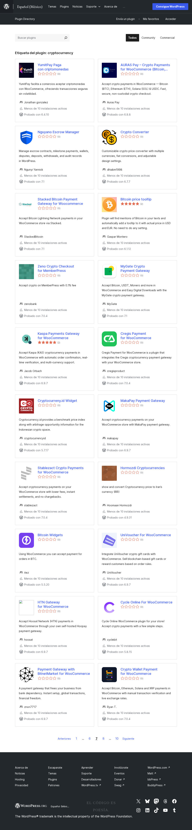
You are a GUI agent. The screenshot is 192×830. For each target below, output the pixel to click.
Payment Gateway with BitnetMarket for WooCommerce (64, 671)
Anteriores (64, 738)
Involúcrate (121, 767)
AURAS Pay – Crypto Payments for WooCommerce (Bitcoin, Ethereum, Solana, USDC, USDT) (146, 67)
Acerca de (21, 767)
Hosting (20, 779)
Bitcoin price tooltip (136, 199)
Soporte (86, 773)
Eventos (119, 773)
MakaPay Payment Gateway (143, 401)
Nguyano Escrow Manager (58, 132)
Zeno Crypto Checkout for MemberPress (56, 268)
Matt (152, 773)
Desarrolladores (91, 779)
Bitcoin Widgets (50, 535)
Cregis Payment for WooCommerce (136, 336)
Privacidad (21, 785)
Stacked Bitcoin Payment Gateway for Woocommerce (60, 201)
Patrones (53, 785)
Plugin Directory (25, 18)
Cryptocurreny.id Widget (57, 401)
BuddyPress (157, 785)
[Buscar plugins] (66, 38)
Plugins (52, 779)
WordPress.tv (91, 785)
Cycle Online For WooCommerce (146, 602)
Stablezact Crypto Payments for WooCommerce (61, 470)
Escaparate (55, 767)
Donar (119, 779)
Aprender (87, 767)
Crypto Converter (135, 132)
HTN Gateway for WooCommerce (53, 604)
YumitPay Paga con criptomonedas (53, 67)
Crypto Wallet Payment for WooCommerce (139, 671)
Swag (119, 785)
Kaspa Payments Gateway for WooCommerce (59, 336)
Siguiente (128, 738)
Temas (52, 773)
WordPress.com (159, 767)
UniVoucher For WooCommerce (146, 535)
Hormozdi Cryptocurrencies (143, 468)
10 (116, 738)
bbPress (154, 779)
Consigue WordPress (170, 6)
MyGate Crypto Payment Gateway (135, 268)
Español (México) (61, 806)
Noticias (20, 773)
